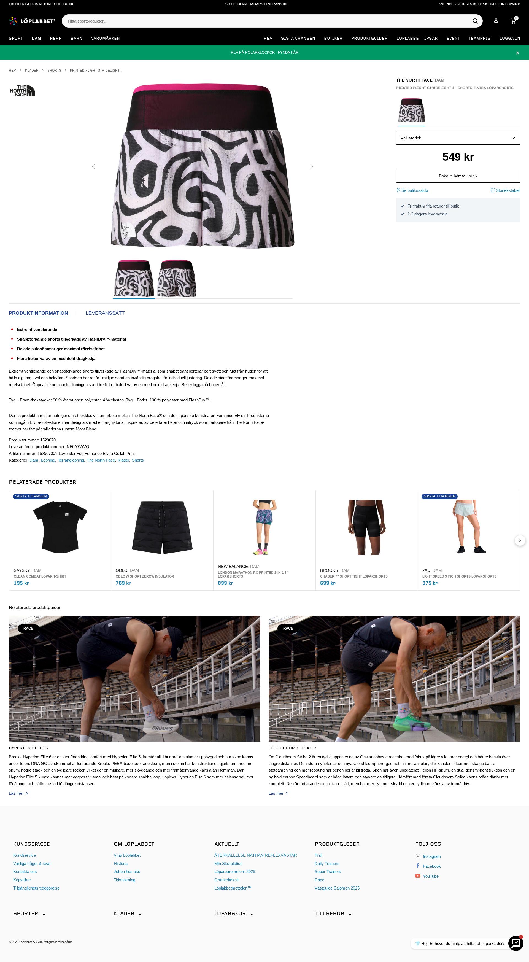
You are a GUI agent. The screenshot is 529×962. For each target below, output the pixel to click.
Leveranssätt (105, 313)
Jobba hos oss (127, 871)
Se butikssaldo (414, 190)
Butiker (333, 38)
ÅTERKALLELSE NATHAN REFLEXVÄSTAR (255, 855)
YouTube (430, 876)
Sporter (25, 913)
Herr (56, 38)
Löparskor (230, 913)
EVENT (453, 38)
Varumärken (105, 38)
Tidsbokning (124, 879)
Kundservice (24, 855)
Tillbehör (329, 913)
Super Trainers (328, 871)
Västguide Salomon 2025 (337, 888)
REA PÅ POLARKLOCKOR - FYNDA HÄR (264, 52)
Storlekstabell (507, 190)
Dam (36, 38)
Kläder (123, 460)
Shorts (138, 460)
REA (268, 38)
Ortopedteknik (227, 879)
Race (319, 879)
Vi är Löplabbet (127, 855)
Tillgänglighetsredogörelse (36, 888)
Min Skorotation (228, 863)
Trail (318, 855)
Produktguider (369, 38)
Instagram (431, 856)
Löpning (48, 460)
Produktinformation (38, 313)
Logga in (510, 38)
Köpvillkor (22, 879)
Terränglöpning (71, 460)
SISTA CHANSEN (298, 38)
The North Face (101, 460)
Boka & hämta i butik (458, 176)
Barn (76, 38)
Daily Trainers (327, 863)
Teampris (480, 38)
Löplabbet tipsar (417, 38)
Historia (121, 863)
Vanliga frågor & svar (32, 863)
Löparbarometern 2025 (234, 871)
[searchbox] (269, 21)
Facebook (431, 866)
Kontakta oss (25, 871)
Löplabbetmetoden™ (233, 888)
